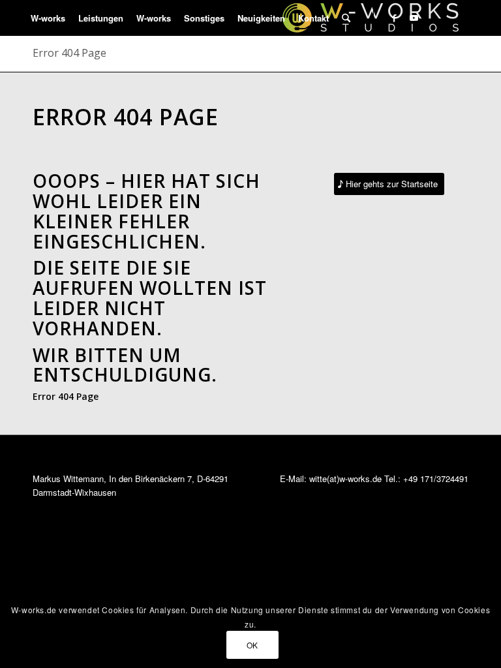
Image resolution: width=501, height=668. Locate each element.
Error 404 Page (69, 53)
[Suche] (346, 18)
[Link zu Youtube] (413, 17)
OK (252, 644)
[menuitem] (48, 18)
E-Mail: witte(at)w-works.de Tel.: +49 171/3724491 (374, 478)
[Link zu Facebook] (394, 17)
